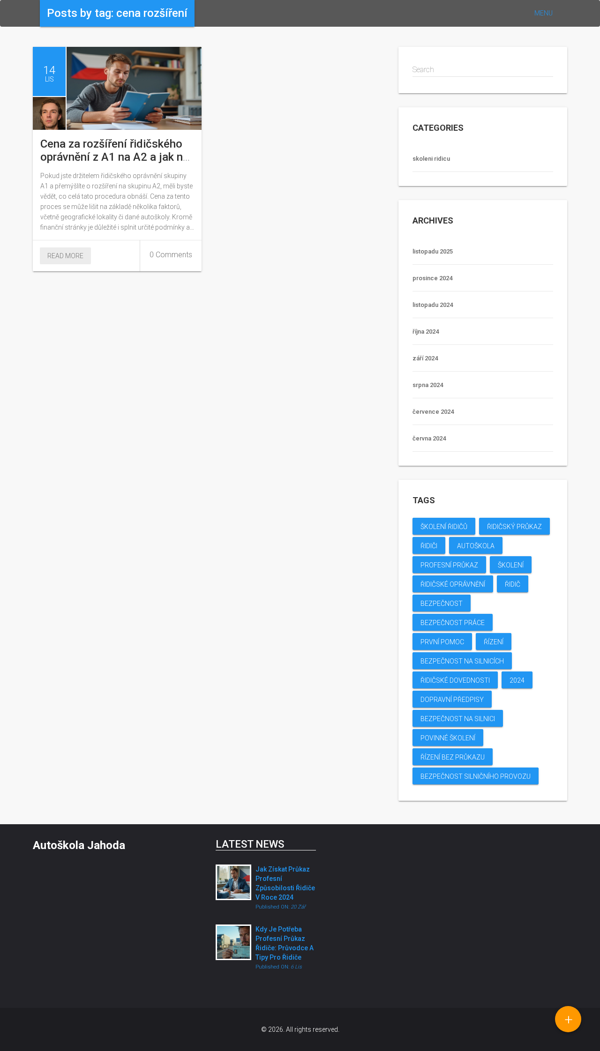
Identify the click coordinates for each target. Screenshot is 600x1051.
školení (511, 565)
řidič (512, 584)
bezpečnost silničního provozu (475, 776)
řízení (493, 642)
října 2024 (425, 331)
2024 (517, 680)
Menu (543, 13)
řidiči (428, 546)
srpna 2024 (427, 384)
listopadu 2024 (432, 304)
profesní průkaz (449, 565)
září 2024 (425, 358)
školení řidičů (443, 526)
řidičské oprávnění (452, 584)
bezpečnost (441, 603)
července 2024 (433, 411)
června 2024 (429, 438)
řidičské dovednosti (455, 680)
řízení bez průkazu (452, 757)
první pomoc (442, 642)
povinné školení (447, 738)
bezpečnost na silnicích (462, 661)
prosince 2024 (432, 278)
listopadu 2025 (432, 251)
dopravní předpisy (452, 699)
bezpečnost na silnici (457, 719)
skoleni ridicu (431, 158)
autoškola (476, 546)
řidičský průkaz (514, 526)
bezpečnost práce (452, 622)
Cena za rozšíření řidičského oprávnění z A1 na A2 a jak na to (114, 157)
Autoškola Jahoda (79, 845)
